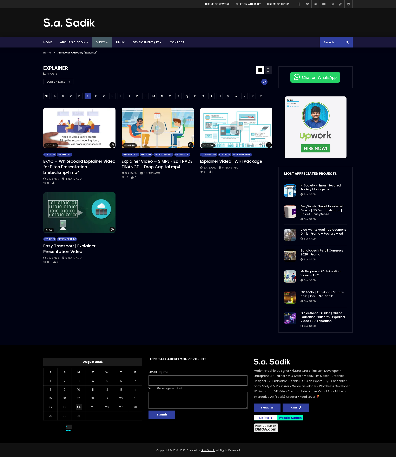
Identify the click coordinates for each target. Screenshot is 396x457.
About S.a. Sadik (72, 42)
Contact (177, 42)
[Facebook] (299, 4)
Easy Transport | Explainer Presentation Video (69, 248)
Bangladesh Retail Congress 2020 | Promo (322, 252)
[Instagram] (332, 4)
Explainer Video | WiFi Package (231, 161)
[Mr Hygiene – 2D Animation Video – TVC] (290, 276)
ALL (46, 96)
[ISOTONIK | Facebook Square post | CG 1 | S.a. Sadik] (290, 297)
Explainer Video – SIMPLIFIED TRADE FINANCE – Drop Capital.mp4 (157, 164)
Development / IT (146, 42)
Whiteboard (64, 154)
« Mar (68, 427)
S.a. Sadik (53, 178)
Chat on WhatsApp (248, 4)
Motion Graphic (163, 154)
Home (47, 42)
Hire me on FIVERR (278, 4)
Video (100, 42)
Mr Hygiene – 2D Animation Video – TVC (321, 273)
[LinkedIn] (315, 4)
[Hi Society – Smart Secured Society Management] (290, 190)
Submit (162, 414)
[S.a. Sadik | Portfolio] (69, 22)
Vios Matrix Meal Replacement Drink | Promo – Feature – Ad (323, 232)
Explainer (49, 154)
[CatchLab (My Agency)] (340, 4)
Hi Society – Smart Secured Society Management (321, 187)
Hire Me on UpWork (217, 4)
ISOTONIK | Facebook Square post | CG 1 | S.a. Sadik (322, 294)
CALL (295, 407)
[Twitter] (307, 4)
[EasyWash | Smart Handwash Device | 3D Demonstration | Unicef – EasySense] (290, 211)
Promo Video (182, 154)
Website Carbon (290, 417)
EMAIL (266, 407)
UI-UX (120, 42)
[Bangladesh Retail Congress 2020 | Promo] (290, 255)
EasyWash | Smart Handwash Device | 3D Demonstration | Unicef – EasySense (322, 210)
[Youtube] (324, 4)
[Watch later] (348, 4)
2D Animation (130, 154)
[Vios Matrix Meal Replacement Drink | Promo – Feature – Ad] (290, 235)
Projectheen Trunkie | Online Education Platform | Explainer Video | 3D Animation (323, 317)
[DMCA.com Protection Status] (303, 428)
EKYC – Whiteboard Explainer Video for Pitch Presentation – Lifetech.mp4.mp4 (79, 166)
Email (158, 372)
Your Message (165, 388)
